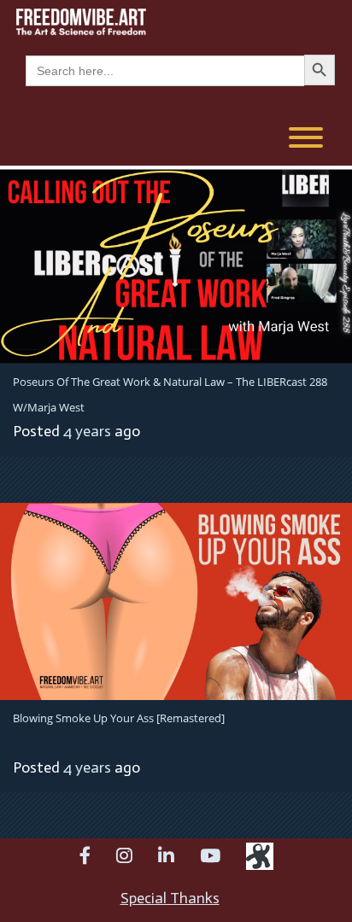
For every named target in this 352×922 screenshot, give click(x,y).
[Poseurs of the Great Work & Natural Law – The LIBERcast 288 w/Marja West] (176, 263)
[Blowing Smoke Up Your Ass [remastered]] (176, 600)
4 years (87, 431)
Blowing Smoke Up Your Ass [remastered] (119, 718)
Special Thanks (170, 898)
